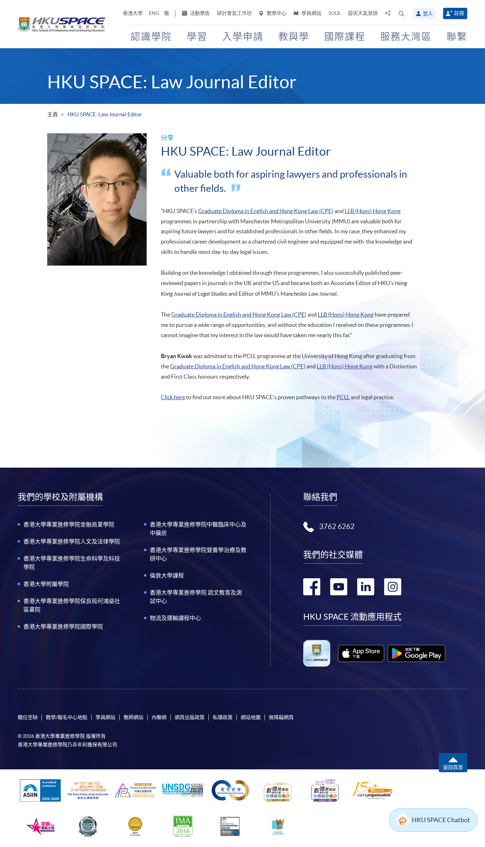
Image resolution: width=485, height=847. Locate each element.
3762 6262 (337, 526)
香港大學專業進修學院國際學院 (63, 626)
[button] (401, 13)
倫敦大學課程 (167, 575)
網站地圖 (251, 717)
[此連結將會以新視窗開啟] (361, 653)
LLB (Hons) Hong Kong (372, 211)
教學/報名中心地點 (66, 717)
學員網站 (310, 13)
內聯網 (159, 717)
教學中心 (276, 13)
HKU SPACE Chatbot (441, 820)
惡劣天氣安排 (363, 13)
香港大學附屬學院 (46, 584)
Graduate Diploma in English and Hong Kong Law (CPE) (265, 211)
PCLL (343, 397)
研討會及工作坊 (234, 13)
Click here (173, 397)
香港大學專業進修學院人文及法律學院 (71, 541)
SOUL (334, 13)
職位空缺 (28, 717)
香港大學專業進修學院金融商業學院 (68, 524)
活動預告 (199, 13)
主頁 (52, 114)
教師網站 (133, 717)
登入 (428, 13)
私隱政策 (223, 717)
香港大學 (133, 13)
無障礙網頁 (281, 717)
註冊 (459, 13)
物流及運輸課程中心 (175, 618)
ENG (154, 13)
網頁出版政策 (190, 717)
